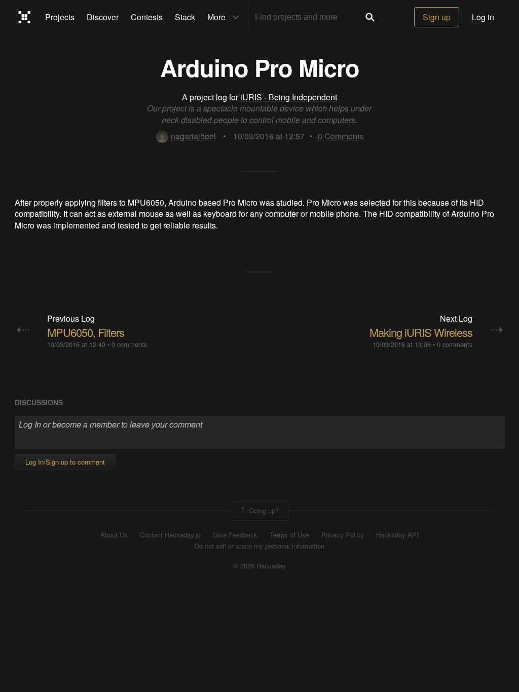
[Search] (370, 17)
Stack (185, 17)
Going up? (263, 510)
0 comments (129, 344)
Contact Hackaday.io (170, 535)
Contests (147, 17)
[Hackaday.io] (24, 17)
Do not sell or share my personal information (259, 546)
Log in (483, 17)
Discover (103, 17)
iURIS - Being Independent (288, 97)
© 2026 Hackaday (259, 565)
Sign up (437, 17)
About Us (114, 535)
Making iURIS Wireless (420, 332)
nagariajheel (193, 136)
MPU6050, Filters (85, 332)
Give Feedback (235, 535)
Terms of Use (289, 535)
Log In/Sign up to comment (65, 462)
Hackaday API (397, 535)
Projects (60, 17)
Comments (340, 136)
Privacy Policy (342, 535)
